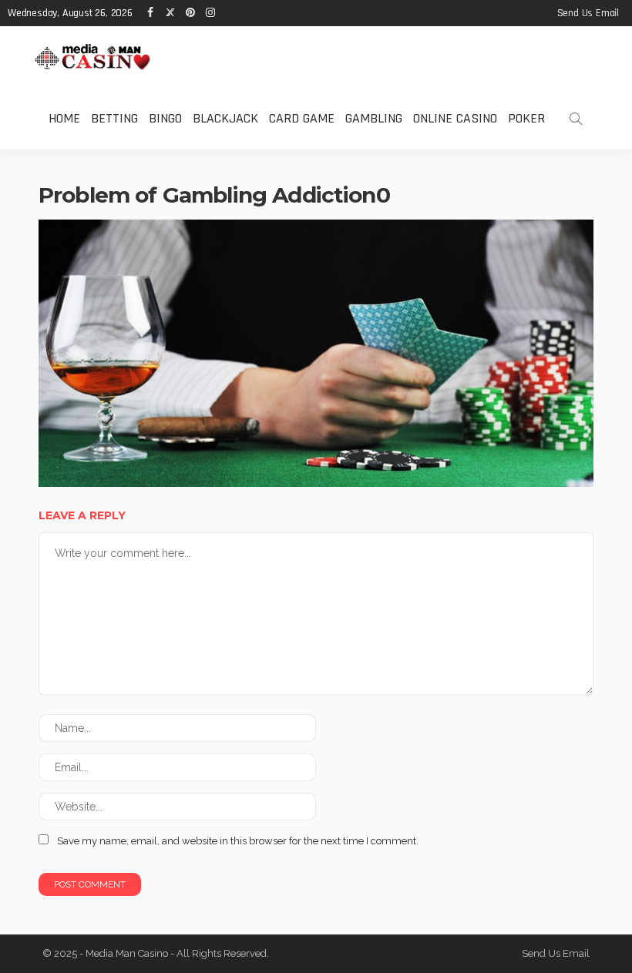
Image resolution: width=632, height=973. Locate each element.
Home (64, 118)
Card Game (301, 118)
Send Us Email (588, 13)
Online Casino (455, 118)
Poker (526, 118)
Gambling (373, 118)
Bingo (165, 118)
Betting (114, 118)
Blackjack (225, 118)
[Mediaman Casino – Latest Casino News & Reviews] (92, 56)
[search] (576, 118)
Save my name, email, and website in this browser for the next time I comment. (238, 841)
